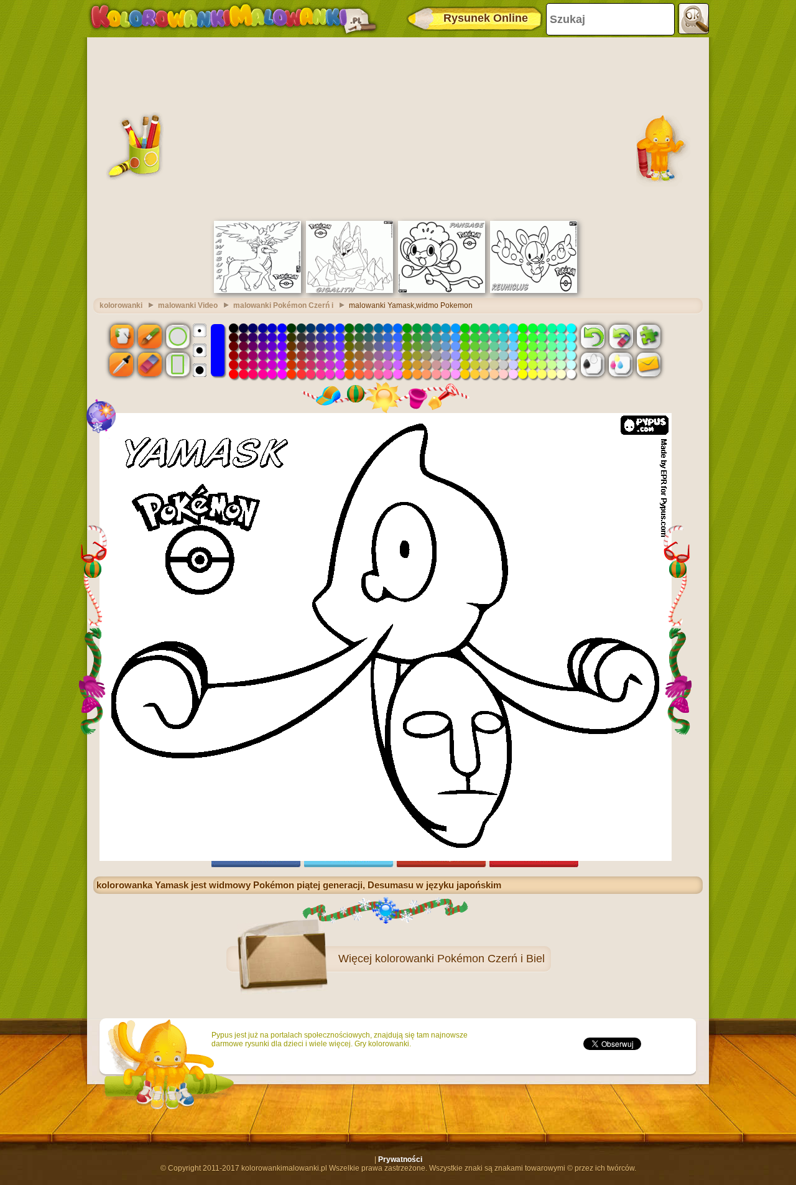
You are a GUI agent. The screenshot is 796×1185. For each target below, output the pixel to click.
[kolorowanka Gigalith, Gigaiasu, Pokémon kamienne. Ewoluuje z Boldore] (349, 290)
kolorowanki (121, 305)
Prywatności (400, 1159)
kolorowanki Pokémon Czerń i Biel (460, 958)
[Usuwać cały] (620, 335)
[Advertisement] (398, 127)
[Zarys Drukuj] (592, 364)
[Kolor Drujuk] (620, 364)
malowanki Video (188, 305)
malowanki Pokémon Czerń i (283, 305)
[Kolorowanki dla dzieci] (233, 18)
